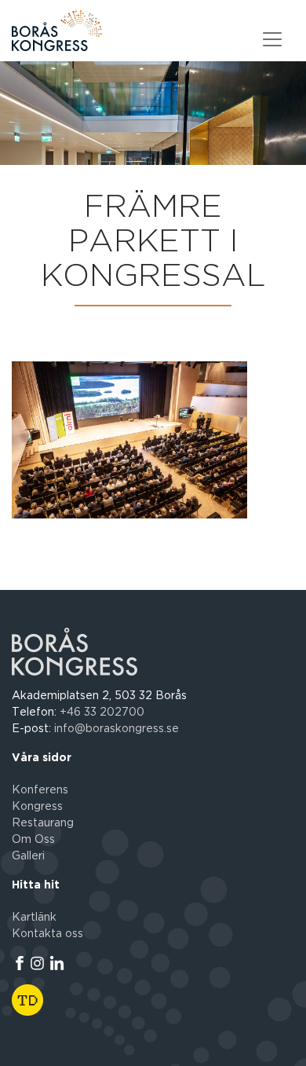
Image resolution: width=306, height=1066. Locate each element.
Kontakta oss (47, 934)
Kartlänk (34, 917)
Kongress (37, 806)
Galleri (28, 856)
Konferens (40, 790)
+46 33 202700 (102, 712)
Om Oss (33, 839)
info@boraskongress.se (116, 728)
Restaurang (43, 823)
